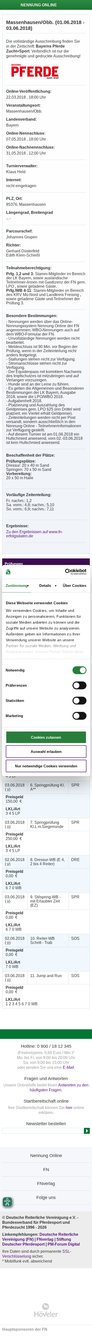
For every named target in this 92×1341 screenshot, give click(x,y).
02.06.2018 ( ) (15, 862)
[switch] (79, 685)
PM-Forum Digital (64, 1244)
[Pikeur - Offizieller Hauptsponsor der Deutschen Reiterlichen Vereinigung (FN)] (46, 1282)
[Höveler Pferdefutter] (46, 1310)
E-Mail (68, 1067)
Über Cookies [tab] (74, 585)
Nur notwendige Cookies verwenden (46, 766)
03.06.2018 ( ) (15, 787)
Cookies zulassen (46, 737)
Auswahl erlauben (46, 751)
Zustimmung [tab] (16, 585)
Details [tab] (45, 585)
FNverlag (45, 1239)
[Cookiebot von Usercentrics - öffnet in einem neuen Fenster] (65, 572)
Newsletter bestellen (46, 1123)
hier (69, 1108)
